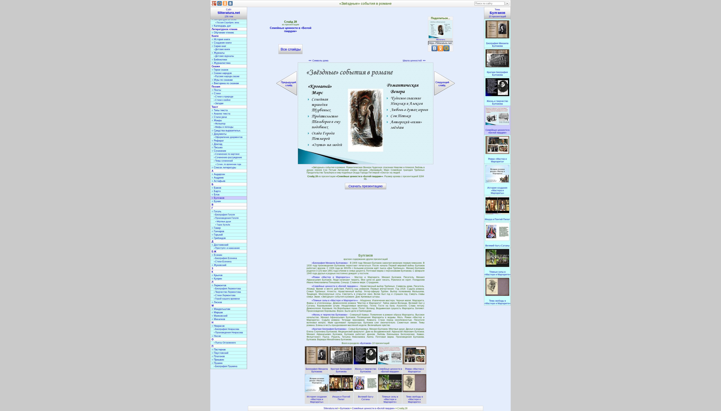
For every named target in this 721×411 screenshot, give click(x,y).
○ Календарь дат (221, 25)
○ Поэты (216, 90)
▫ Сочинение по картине (227, 154)
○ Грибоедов (219, 238)
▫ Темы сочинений (223, 161)
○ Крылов (217, 275)
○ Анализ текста (221, 113)
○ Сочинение (219, 150)
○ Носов (216, 336)
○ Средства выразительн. (226, 130)
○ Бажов (216, 187)
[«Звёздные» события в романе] (365, 113)
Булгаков (345, 408)
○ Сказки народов (222, 73)
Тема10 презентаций (497, 13)
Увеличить (440, 39)
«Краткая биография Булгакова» (329, 329)
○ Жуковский (219, 265)
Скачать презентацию (365, 186)
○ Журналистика (221, 63)
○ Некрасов (218, 325)
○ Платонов (218, 356)
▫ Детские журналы (224, 56)
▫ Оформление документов (228, 137)
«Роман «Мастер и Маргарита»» (331, 277)
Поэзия (216, 86)
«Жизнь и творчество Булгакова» (330, 314)
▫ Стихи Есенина (223, 261)
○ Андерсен (218, 174)
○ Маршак (217, 312)
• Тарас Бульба (222, 225)
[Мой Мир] (219, 3)
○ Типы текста (220, 110)
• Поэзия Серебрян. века (227, 22)
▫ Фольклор (220, 123)
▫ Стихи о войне (222, 100)
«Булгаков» (366, 343)
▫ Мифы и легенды (223, 127)
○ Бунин (216, 201)
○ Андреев (218, 177)
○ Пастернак (219, 349)
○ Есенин (217, 255)
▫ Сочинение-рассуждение (228, 157)
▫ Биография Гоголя (224, 214)
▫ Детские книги (222, 49)
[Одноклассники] (225, 3)
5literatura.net (331, 408)
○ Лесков (217, 302)
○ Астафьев (218, 181)
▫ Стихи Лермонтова (224, 295)
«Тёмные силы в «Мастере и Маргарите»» (335, 300)
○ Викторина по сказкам (225, 83)
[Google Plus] (214, 3)
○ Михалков (218, 319)
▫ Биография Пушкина (225, 366)
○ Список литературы (224, 167)
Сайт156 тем (229, 13)
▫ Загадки (218, 103)
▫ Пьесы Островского (225, 342)
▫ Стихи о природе (223, 96)
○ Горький (217, 234)
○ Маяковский (219, 315)
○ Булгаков (218, 197)
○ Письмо (217, 147)
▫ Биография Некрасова (226, 329)
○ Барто (216, 191)
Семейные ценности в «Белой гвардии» (290, 29)
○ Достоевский (220, 244)
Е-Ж (214, 251)
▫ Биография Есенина (225, 258)
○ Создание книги (222, 42)
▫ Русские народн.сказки (226, 76)
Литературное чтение (224, 29)
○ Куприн (217, 278)
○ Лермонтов (219, 285)
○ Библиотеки (219, 59)
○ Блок (215, 194)
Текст (215, 106)
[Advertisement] (365, 35)
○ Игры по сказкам (222, 79)
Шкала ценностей (414, 60)
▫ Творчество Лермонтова (227, 292)
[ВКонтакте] (230, 3)
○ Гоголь (216, 211)
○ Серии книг (219, 46)
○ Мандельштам (221, 309)
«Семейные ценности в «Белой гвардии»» (335, 286)
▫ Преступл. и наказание (227, 248)
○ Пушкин (217, 363)
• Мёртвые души (223, 221)
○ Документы (219, 133)
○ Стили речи (219, 117)
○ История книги (221, 39)
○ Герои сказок (220, 69)
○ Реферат (218, 140)
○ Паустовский (220, 353)
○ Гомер (216, 228)
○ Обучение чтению (223, 32)
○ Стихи (216, 93)
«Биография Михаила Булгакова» (330, 263)
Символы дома (318, 60)
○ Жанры (217, 120)
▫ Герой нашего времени (227, 298)
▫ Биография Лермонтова (227, 288)
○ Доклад (217, 144)
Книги (215, 36)
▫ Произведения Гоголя (226, 218)
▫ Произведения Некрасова (228, 332)
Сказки (216, 66)
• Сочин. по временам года (228, 164)
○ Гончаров (218, 231)
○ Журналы (218, 52)
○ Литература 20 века (224, 19)
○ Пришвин (218, 359)
